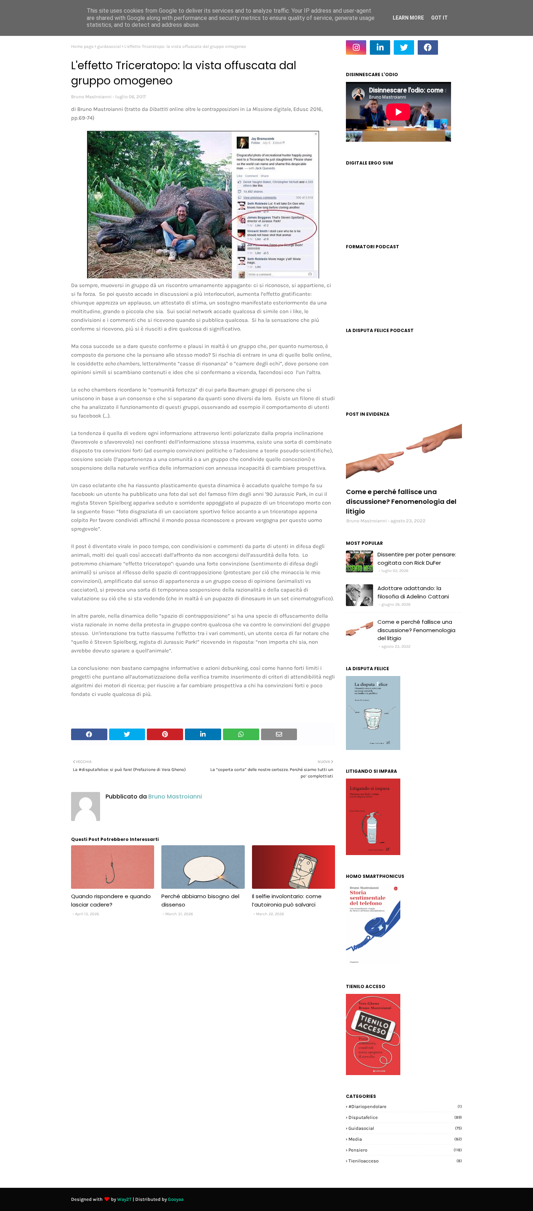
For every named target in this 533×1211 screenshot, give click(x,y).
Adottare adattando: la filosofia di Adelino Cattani (413, 592)
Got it (439, 18)
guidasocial (109, 46)
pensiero (405, 1150)
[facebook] (428, 47)
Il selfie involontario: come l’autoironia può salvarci (287, 900)
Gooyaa (175, 1199)
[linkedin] (380, 47)
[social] (404, 452)
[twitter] (404, 47)
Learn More (408, 18)
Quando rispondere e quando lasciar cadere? (111, 900)
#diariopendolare (405, 1106)
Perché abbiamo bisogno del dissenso (200, 900)
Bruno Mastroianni (91, 96)
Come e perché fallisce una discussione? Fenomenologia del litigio (401, 501)
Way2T (124, 1199)
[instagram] (356, 47)
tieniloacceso (405, 1161)
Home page (82, 46)
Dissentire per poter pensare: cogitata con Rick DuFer (416, 559)
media (405, 1139)
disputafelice (405, 1117)
